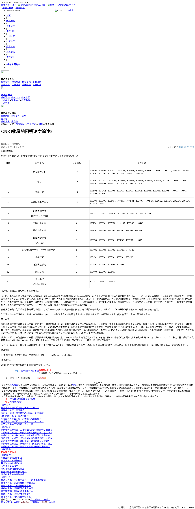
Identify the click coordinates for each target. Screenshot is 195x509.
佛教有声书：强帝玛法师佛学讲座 (17, 488)
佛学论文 (30, 371)
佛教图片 (6, 455)
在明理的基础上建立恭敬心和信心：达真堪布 (22, 413)
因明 (41, 124)
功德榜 (52, 502)
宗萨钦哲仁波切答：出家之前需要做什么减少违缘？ (25, 446)
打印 (181, 147)
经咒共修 (25, 100)
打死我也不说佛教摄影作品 (14, 472)
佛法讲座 (15, 116)
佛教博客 (5, 121)
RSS (14, 5)
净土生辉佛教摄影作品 (11, 458)
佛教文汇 (10, 57)
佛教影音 (6, 477)
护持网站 (35, 502)
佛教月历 (5, 5)
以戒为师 (5, 84)
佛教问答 (10, 31)
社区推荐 (10, 41)
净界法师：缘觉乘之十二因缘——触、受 (20, 407)
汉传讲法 (16, 84)
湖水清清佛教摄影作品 (11, 460)
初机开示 (37, 82)
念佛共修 (5, 100)
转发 (186, 147)
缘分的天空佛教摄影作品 (12, 474)
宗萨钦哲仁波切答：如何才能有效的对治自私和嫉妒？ (26, 435)
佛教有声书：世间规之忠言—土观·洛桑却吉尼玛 (23, 480)
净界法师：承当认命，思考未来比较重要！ (21, 419)
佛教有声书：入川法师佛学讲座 (16, 485)
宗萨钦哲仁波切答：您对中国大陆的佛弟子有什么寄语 (26, 438)
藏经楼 (14, 121)
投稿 (192, 147)
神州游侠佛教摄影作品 (11, 463)
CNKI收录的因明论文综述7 (22, 399)
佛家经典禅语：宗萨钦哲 (12, 410)
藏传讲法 (26, 84)
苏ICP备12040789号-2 (40, 499)
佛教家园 (25, 97)
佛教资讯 (10, 21)
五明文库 (6, 405)
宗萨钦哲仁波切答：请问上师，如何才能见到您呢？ (25, 441)
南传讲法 (37, 84)
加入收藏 (41, 5)
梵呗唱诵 (16, 82)
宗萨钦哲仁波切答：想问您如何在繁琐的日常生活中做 (26, 433)
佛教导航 (20, 124)
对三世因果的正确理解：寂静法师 (17, 424)
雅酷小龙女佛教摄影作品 (12, 469)
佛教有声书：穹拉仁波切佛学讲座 (17, 491)
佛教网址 (20, 8)
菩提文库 (10, 26)
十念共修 (5, 103)
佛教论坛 (5, 97)
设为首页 (71, 5)
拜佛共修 (15, 100)
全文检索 (69, 10)
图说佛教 (10, 46)
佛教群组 (15, 97)
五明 (23, 371)
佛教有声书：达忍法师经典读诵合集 (18, 483)
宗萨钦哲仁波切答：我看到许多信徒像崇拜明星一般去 (26, 444)
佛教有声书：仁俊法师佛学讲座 (16, 494)
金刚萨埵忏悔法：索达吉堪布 (15, 416)
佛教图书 (6, 449)
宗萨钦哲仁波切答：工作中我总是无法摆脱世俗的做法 (26, 430)
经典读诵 (5, 82)
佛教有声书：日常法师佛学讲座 (16, 497)
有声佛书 (10, 52)
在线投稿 (41, 378)
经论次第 (26, 82)
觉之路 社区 (6, 95)
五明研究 (10, 36)
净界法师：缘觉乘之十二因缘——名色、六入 (22, 421)
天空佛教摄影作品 (9, 466)
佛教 (74, 385)
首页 (8, 15)
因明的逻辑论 (16, 402)
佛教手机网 (7, 8)
